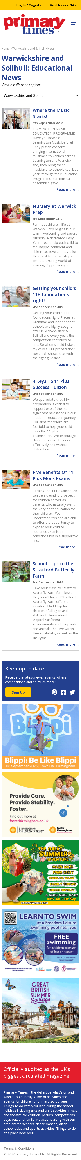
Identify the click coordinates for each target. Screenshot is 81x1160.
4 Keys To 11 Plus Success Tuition (51, 384)
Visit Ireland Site (63, 5)
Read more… (67, 189)
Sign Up (18, 692)
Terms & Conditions (19, 1148)
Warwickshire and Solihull (28, 48)
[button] (72, 22)
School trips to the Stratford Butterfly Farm (53, 570)
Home (5, 48)
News (50, 48)
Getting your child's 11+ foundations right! (54, 294)
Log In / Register (29, 5)
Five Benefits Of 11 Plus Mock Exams (53, 475)
